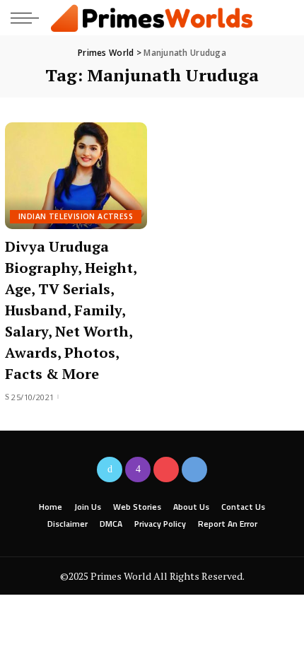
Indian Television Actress (75, 216)
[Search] (281, 17)
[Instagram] (138, 469)
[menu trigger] (28, 17)
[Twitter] (109, 469)
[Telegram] (194, 469)
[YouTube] (166, 469)
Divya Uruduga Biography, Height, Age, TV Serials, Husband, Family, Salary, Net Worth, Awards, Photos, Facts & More (71, 310)
